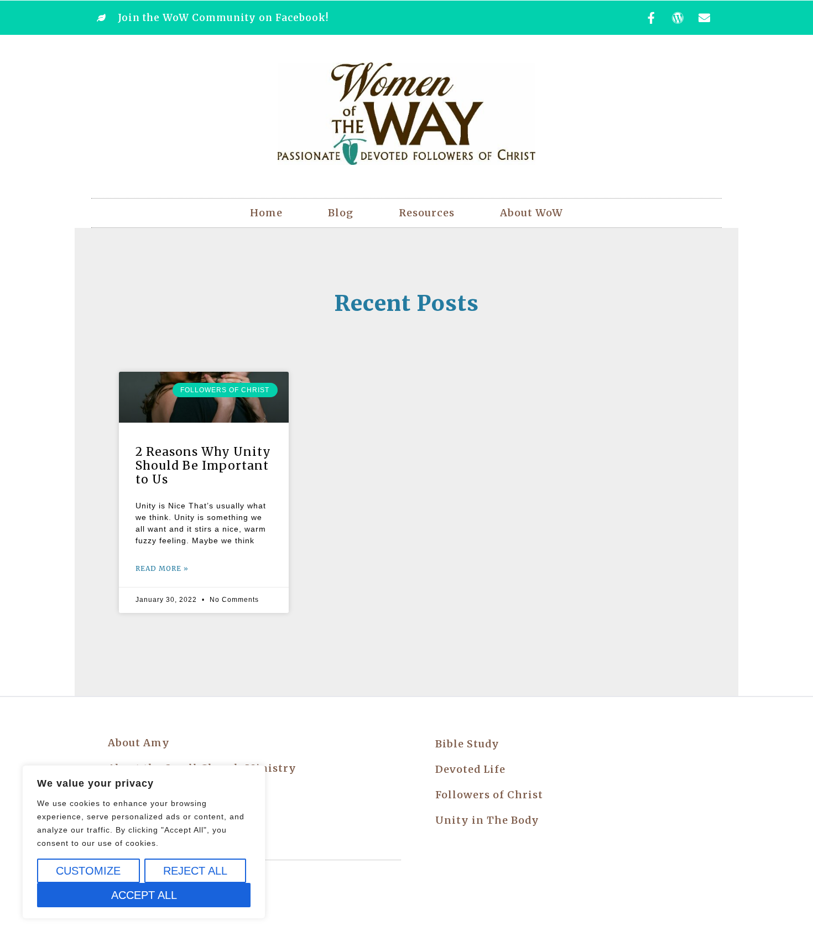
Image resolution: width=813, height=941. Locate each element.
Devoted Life (470, 769)
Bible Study (467, 743)
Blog (340, 212)
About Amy (139, 742)
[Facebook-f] (651, 17)
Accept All (144, 895)
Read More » (162, 568)
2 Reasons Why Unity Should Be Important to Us (203, 465)
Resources (427, 212)
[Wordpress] (678, 17)
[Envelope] (704, 17)
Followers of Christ (489, 794)
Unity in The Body (487, 820)
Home (266, 212)
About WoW (531, 212)
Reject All (195, 871)
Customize (88, 871)
